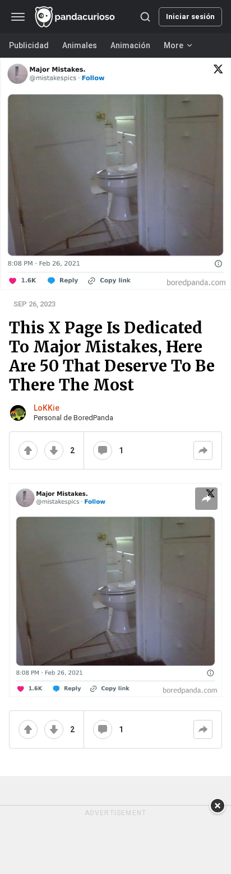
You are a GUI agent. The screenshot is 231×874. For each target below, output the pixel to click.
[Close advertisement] (217, 805)
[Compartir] (202, 450)
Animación (130, 45)
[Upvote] (28, 450)
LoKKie (46, 407)
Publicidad (29, 45)
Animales (79, 45)
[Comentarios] (102, 450)
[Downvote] (53, 450)
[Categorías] (18, 17)
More (173, 45)
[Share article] (206, 498)
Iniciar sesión (190, 16)
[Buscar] (145, 17)
